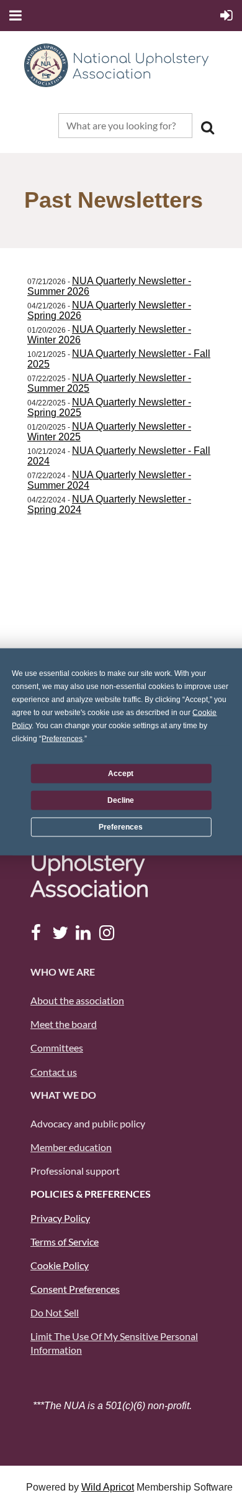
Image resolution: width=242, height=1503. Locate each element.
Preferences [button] (62, 738)
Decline (120, 800)
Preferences (121, 827)
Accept (120, 773)
